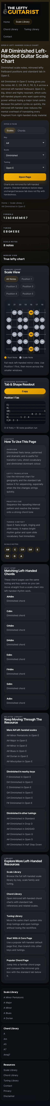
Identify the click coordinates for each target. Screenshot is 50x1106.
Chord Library (10, 29)
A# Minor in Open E (17, 745)
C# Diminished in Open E (20, 797)
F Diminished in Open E (19, 777)
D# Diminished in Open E (20, 782)
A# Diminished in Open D (20, 839)
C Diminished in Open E (19, 787)
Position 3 (28, 286)
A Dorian (8, 1018)
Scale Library (23, 21)
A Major (8, 1002)
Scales (10, 130)
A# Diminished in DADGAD (21, 828)
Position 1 (27, 279)
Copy (25, 391)
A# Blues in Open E (17, 751)
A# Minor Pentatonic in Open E (23, 735)
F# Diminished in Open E (19, 803)
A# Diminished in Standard (21, 818)
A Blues (7, 1013)
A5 (5, 1044)
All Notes (11, 279)
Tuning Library (31, 29)
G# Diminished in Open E (20, 792)
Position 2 (11, 286)
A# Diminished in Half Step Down (24, 844)
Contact (7, 36)
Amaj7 (7, 1054)
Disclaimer (9, 1096)
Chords (21, 130)
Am (5, 1039)
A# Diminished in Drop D (20, 823)
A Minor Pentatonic (14, 997)
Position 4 (11, 293)
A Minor (8, 1007)
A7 (5, 1049)
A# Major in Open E (17, 740)
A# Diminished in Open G (20, 834)
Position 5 (28, 293)
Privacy (7, 1090)
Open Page (25, 177)
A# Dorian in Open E (17, 756)
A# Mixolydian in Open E (19, 761)
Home (6, 21)
